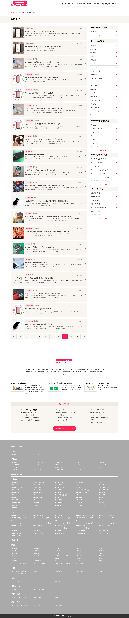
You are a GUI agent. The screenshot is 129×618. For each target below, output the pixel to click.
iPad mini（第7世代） (97, 162)
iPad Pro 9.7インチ (39, 525)
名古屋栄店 (37, 581)
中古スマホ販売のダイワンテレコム (66, 412)
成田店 (101, 560)
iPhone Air (93, 136)
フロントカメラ (95, 71)
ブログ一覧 (21, 12)
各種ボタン (93, 89)
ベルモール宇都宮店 (40, 563)
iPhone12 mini (16, 495)
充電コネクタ (94, 107)
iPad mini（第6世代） (61, 528)
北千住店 (101, 550)
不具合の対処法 (39, 371)
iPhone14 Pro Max (104, 487)
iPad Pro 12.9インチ (18, 523)
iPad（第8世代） (17, 533)
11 (78, 336)
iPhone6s (36, 502)
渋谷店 (57, 548)
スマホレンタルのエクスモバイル (99, 415)
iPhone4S (58, 505)
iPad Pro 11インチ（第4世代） (43, 523)
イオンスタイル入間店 (62, 555)
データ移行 (93, 67)
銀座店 (14, 550)
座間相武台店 (38, 560)
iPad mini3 (15, 530)
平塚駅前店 (15, 560)
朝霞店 (79, 555)
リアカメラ (93, 74)
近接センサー (94, 96)
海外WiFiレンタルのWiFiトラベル (99, 417)
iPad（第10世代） (82, 530)
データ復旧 (93, 63)
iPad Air (36, 528)
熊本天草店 (37, 605)
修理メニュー (71, 4)
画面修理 (93, 31)
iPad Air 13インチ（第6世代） (99, 170)
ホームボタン (94, 85)
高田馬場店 (37, 548)
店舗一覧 (63, 4)
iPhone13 (58, 492)
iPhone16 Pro (59, 485)
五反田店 (36, 550)
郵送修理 (96, 4)
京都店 (101, 571)
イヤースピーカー (96, 100)
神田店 (79, 550)
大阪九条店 (58, 571)
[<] (14, 336)
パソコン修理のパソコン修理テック (30, 417)
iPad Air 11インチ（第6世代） (99, 173)
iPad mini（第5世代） (83, 528)
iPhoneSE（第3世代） (83, 490)
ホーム (13, 12)
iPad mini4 (102, 528)
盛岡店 (14, 589)
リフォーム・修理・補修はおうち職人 (30, 420)
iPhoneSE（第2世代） (61, 495)
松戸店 (79, 560)
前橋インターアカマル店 (62, 563)
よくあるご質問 (105, 4)
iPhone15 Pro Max (17, 487)
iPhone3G (15, 507)
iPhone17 (93, 139)
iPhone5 (36, 505)
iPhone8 (36, 500)
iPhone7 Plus (59, 500)
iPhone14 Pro (16, 490)
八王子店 (14, 555)
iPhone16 (101, 485)
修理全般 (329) (95, 204)
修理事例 (89, 4)
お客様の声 (45, 369)
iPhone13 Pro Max (104, 490)
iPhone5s (101, 502)
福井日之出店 (59, 597)
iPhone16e (93, 143)
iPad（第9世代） (103, 530)
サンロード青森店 (39, 589)
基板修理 (93, 60)
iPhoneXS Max (38, 497)
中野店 (101, 548)
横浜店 (57, 558)
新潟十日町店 (38, 597)
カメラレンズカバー (96, 78)
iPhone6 (79, 502)
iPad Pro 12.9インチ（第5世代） (100, 181)
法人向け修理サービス (79, 371)
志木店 (36, 558)
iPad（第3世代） (17, 535)
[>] (84, 336)
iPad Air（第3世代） (104, 525)
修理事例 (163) (95, 211)
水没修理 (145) (95, 215)
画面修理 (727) (95, 193)
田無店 (101, 553)
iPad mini (58, 530)
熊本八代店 (58, 605)
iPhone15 (79, 487)
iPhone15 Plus (59, 487)
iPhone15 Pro (37, 487)
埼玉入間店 (37, 555)
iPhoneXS (58, 497)
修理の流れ (28, 371)
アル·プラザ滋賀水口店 (19, 573)
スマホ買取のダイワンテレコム (64, 415)
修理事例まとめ (99, 369)
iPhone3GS (102, 505)
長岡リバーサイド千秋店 (19, 597)
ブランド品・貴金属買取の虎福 (64, 417)
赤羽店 (79, 553)
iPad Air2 (14, 528)
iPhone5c (14, 505)
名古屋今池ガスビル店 (18, 581)
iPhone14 (58, 490)
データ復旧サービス (64, 374)
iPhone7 (79, 500)
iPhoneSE (101, 500)
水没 (91, 56)
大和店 (101, 558)
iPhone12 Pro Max (82, 492)
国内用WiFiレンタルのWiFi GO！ (99, 420)
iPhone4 (79, 505)
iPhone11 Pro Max (82, 495)
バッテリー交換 (95, 35)
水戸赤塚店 (80, 563)
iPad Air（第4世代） (83, 525)
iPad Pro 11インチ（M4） (98, 159)
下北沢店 (58, 550)
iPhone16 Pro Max (96, 147)
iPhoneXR (80, 497)
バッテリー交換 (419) (97, 196)
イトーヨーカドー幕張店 (19, 563)
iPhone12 (36, 495)
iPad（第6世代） (60, 533)
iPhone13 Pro (16, 492)
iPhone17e (93, 125)
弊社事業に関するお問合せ (64, 428)
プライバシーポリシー (69, 369)
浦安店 (57, 560)
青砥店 (57, 553)
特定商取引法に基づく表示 (85, 369)
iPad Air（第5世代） (61, 525)
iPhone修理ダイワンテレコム (28, 412)
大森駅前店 (37, 553)
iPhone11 (14, 497)
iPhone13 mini (38, 492)
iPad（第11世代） (96, 166)
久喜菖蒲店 (102, 555)
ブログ (114, 4)
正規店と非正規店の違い (96, 371)
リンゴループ (94, 104)
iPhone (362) (94, 200)
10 (71, 336)
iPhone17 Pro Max (96, 128)
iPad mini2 (37, 530)
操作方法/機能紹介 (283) (98, 207)
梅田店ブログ (31, 12)
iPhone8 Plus (16, 500)
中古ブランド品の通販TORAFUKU (65, 420)
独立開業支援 (66, 371)
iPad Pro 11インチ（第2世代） (86, 523)
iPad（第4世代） (103, 533)
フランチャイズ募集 (53, 371)
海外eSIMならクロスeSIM (97, 412)
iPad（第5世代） (82, 533)
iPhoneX (101, 497)
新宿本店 (14, 548)
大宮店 (14, 558)
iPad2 (35, 535)
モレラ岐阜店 (59, 581)
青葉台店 (79, 558)
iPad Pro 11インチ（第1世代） (107, 523)
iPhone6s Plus (16, 502)
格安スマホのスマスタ (96, 422)
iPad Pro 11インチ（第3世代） (64, 523)
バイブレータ (94, 93)
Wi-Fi (92, 115)
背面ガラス (93, 52)
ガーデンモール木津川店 (19, 571)
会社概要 (58, 369)
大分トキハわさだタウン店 (20, 605)
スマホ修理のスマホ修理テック (29, 415)
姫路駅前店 (80, 571)
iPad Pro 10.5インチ (18, 525)
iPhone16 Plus (81, 485)
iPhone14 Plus (38, 490)
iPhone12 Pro (102, 492)
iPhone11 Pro (102, 495)
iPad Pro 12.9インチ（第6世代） (100, 177)
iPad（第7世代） (39, 533)
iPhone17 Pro (94, 132)
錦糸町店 (14, 553)
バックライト (94, 111)
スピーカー (93, 82)
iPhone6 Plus (59, 502)
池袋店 (79, 548)
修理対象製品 (81, 4)
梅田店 (36, 571)
